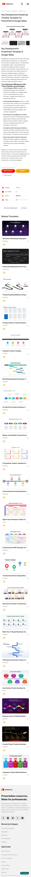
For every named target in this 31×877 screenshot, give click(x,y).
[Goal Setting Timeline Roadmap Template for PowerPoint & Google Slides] (15, 678)
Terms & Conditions (7, 858)
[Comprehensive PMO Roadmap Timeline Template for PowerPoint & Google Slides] (15, 537)
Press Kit (3, 872)
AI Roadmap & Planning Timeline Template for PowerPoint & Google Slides (15, 660)
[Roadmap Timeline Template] (15, 341)
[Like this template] (28, 241)
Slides (23, 170)
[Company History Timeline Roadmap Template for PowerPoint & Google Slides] (15, 312)
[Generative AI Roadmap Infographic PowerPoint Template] (15, 228)
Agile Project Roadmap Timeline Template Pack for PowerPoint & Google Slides (15, 519)
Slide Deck (4, 835)
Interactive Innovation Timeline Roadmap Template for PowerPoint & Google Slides (15, 604)
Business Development (10, 208)
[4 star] (24, 200)
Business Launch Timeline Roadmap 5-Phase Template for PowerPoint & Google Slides (15, 716)
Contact (3, 862)
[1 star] (19, 200)
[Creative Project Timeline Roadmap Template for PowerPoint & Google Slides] (15, 734)
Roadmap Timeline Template (12, 351)
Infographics (15, 11)
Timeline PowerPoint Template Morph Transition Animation (15, 576)
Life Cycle (24, 208)
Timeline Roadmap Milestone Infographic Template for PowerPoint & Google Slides (15, 295)
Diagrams (4, 842)
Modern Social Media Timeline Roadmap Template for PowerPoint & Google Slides (15, 435)
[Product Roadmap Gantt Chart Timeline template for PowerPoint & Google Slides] (15, 256)
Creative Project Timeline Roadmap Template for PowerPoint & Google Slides (15, 744)
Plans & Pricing (5, 851)
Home (2, 11)
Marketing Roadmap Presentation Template (15, 379)
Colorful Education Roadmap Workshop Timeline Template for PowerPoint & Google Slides (15, 491)
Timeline (21, 11)
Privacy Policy (5, 865)
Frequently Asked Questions (9, 854)
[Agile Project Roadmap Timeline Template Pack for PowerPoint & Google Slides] (15, 509)
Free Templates (5, 838)
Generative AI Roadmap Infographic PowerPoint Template (15, 238)
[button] (8, 32)
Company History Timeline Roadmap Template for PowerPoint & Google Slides (15, 323)
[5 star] (26, 200)
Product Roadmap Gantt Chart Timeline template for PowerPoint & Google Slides (15, 267)
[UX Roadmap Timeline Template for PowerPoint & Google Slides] (15, 453)
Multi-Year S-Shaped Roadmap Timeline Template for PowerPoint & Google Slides (15, 632)
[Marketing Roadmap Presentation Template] (15, 369)
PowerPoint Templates (7, 828)
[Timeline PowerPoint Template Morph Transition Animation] (15, 565)
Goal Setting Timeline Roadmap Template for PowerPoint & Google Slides (15, 688)
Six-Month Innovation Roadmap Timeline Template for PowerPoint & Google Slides (15, 407)
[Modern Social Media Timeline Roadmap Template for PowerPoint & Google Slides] (15, 425)
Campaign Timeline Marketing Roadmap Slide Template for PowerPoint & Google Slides (15, 772)
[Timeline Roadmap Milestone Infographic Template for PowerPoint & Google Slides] (15, 284)
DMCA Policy (5, 869)
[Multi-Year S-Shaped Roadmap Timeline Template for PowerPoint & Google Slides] (15, 622)
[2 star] (21, 200)
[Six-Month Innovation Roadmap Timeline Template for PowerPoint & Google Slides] (15, 397)
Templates (8, 11)
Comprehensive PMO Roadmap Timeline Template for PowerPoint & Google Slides (15, 547)
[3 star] (22, 200)
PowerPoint (9, 170)
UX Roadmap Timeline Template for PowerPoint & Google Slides (15, 463)
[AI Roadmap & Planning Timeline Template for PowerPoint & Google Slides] (15, 650)
